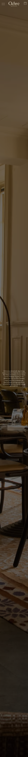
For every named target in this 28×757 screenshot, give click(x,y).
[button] (4, 4)
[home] (14, 4)
